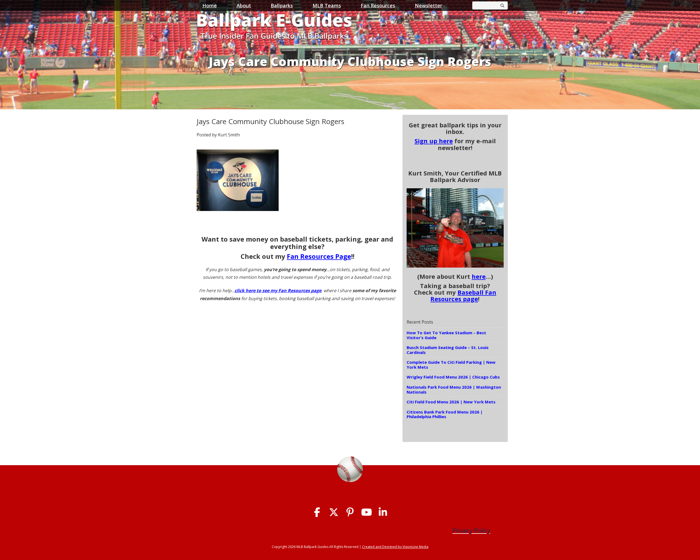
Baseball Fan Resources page (463, 295)
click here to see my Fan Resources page (278, 291)
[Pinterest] (350, 512)
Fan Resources (378, 5)
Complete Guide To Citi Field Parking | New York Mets (451, 364)
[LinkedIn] (383, 512)
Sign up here (434, 141)
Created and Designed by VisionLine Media (395, 546)
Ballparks (282, 5)
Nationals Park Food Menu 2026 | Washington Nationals (454, 389)
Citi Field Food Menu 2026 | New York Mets (451, 401)
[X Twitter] (333, 512)
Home (209, 5)
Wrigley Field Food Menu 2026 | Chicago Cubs (453, 377)
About (244, 5)
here (479, 276)
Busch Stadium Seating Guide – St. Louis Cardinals (448, 350)
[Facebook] (317, 512)
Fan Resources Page (319, 256)
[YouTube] (366, 512)
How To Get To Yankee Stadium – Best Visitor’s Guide (446, 335)
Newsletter (428, 5)
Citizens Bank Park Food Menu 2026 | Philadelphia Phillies (445, 414)
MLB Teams (327, 5)
